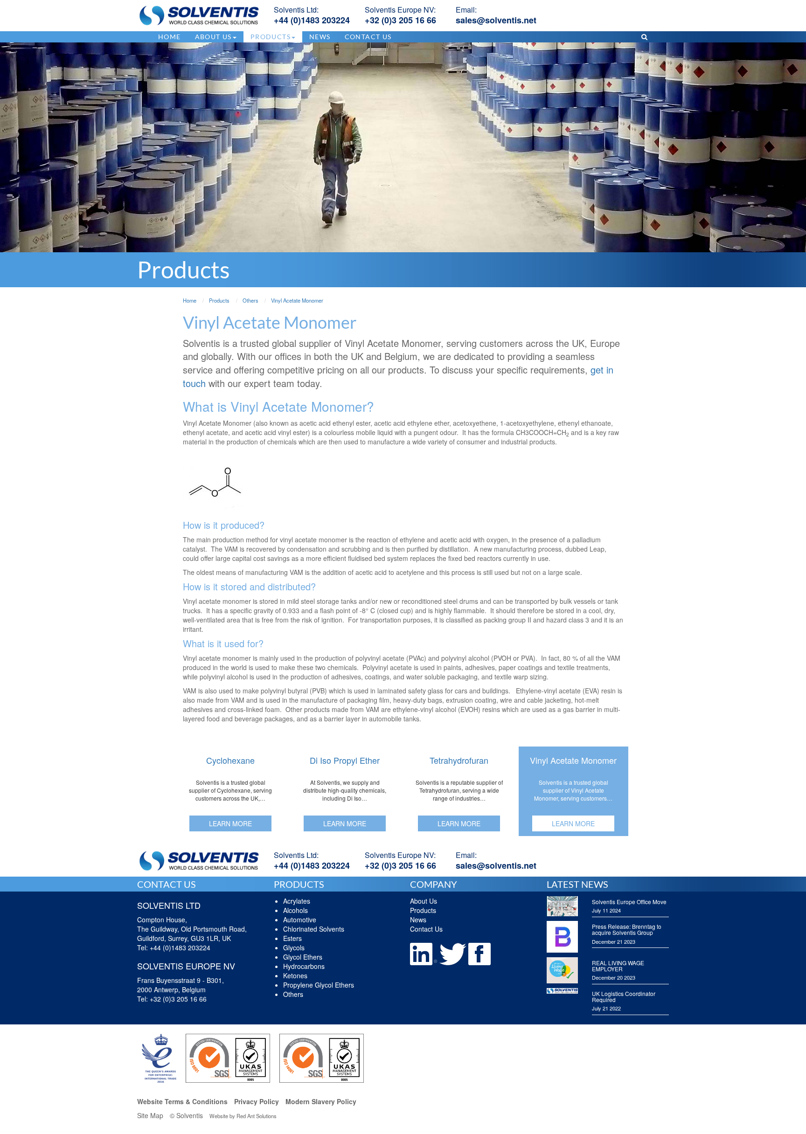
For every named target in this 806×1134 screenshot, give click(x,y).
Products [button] (270, 37)
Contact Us (368, 37)
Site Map (150, 1115)
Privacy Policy (256, 1101)
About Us (423, 901)
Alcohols (295, 910)
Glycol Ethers (302, 956)
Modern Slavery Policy (320, 1101)
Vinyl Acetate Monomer (573, 760)
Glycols (294, 947)
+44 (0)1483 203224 (312, 20)
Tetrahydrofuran (459, 760)
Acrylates (296, 901)
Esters (292, 938)
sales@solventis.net (496, 20)
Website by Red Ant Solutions (243, 1116)
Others (293, 994)
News (320, 37)
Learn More (230, 823)
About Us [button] (213, 37)
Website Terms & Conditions (182, 1101)
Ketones (295, 975)
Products (423, 910)
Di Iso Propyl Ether (345, 760)
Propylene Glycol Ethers (318, 984)
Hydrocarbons (304, 966)
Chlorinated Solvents (313, 928)
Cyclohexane (230, 760)
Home (169, 37)
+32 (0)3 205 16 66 (400, 20)
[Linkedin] (424, 953)
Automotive (299, 919)
